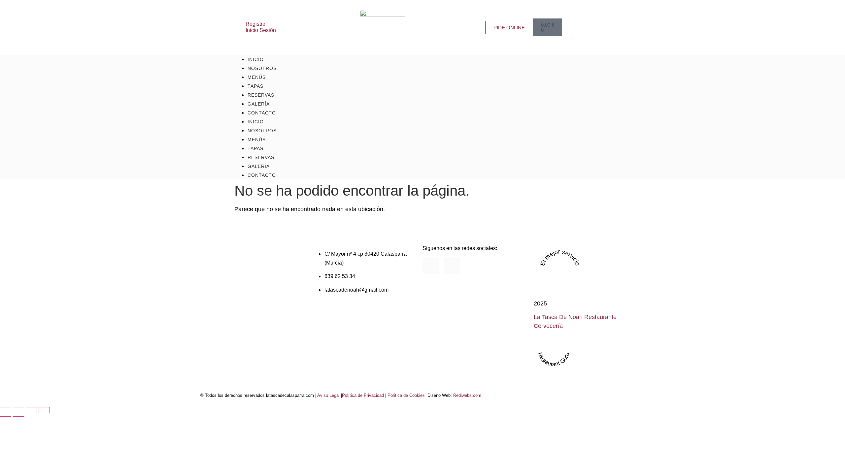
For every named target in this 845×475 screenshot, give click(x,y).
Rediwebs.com (467, 395)
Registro (255, 24)
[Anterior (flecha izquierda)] (5, 419)
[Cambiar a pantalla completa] (18, 410)
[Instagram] (452, 266)
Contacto (262, 112)
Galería (259, 166)
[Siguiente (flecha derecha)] (18, 419)
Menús (257, 139)
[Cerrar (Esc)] (44, 410)
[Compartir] (31, 410)
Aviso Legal (328, 395)
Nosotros (262, 130)
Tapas (255, 148)
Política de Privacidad (363, 395)
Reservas (261, 157)
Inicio (256, 121)
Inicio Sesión (261, 30)
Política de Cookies (406, 395)
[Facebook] (430, 266)
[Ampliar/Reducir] (5, 410)
